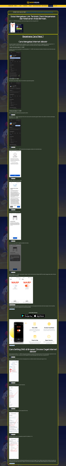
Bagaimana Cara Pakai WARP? (32, 12)
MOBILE (15, 5)
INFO (20, 5)
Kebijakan (25, 5)
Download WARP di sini (41, 12)
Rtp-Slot (55, 5)
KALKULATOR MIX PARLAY (37, 5)
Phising (30, 5)
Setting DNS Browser (49, 12)
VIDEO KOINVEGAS (45, 5)
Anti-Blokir (51, 5)
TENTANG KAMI (10, 5)
